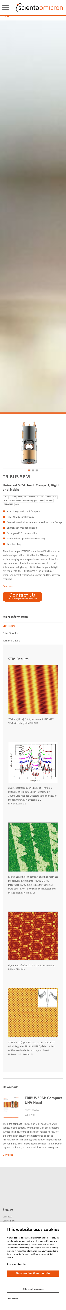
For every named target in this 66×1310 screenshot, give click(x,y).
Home (6, 16)
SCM (17, 504)
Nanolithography (30, 501)
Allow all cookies (33, 1289)
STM (20, 497)
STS (25, 497)
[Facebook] (18, 1184)
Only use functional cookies (33, 1273)
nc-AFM (49, 501)
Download (8, 1155)
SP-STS (48, 497)
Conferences (9, 1220)
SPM (6, 497)
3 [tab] (36, 470)
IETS (55, 497)
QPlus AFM (8, 504)
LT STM (32, 497)
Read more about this (16, 1264)
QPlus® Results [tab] (10, 633)
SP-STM (40, 497)
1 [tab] (29, 470)
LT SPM (13, 497)
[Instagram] (11, 1197)
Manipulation (15, 501)
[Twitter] (11, 1184)
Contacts (7, 1216)
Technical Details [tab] (11, 640)
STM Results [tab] (9, 626)
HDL (5, 501)
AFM (42, 501)
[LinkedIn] (4, 1184)
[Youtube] (4, 1197)
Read (6, 586)
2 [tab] (33, 470)
